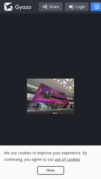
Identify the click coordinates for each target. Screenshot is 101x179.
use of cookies (67, 159)
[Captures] (17, 6)
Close (50, 170)
